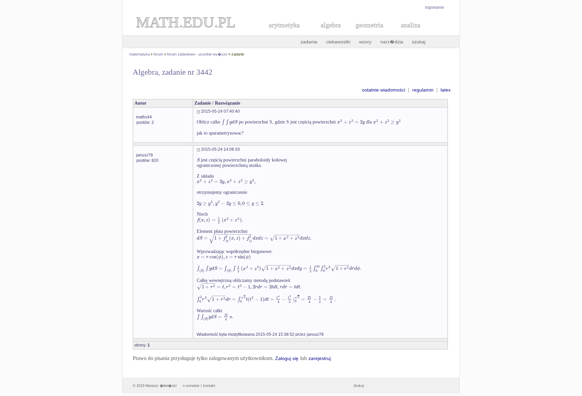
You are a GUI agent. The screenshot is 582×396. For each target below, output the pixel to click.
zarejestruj (320, 358)
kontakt (209, 386)
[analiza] (411, 32)
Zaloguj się (286, 358)
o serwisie (191, 386)
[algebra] (327, 32)
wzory (365, 41)
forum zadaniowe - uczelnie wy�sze (197, 54)
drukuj (359, 386)
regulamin (422, 90)
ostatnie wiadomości (383, 90)
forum (158, 54)
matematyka (139, 54)
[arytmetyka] (284, 32)
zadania (308, 41)
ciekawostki (338, 41)
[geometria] (367, 32)
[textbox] (229, 121)
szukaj (418, 41)
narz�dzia (391, 41)
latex (446, 90)
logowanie (434, 7)
